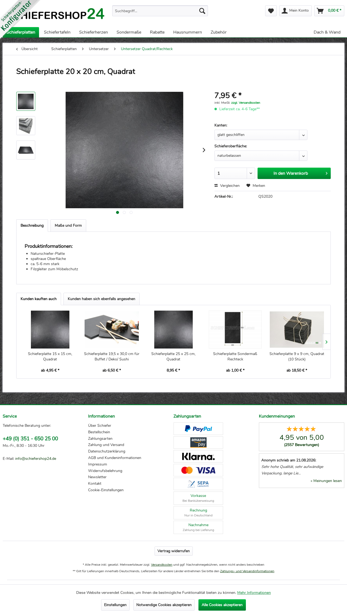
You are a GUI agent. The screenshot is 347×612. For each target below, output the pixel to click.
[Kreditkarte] (198, 470)
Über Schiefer (99, 425)
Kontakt (94, 483)
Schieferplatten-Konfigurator (20, 20)
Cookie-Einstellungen (106, 490)
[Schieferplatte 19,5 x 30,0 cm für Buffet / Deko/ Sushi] (112, 330)
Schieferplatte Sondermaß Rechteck (235, 356)
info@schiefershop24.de (35, 458)
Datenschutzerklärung (106, 451)
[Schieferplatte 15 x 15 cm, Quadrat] (50, 330)
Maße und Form (68, 225)
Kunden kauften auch (39, 298)
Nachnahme (198, 527)
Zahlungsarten (100, 438)
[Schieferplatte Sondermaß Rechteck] (235, 330)
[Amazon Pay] (198, 442)
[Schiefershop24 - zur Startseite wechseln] (55, 14)
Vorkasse (198, 498)
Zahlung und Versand (106, 444)
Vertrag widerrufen (174, 551)
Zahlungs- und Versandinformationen (247, 571)
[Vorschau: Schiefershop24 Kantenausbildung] (25, 125)
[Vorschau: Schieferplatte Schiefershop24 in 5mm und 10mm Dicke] (25, 150)
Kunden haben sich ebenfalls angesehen (101, 298)
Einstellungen (115, 604)
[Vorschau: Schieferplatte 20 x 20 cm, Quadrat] (25, 101)
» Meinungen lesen (326, 480)
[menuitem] (160, 10)
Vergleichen (229, 185)
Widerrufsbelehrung (105, 470)
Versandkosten (161, 564)
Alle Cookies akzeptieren (222, 604)
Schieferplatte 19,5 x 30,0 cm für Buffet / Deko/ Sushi (111, 356)
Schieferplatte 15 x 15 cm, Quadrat (50, 356)
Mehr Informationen (254, 592)
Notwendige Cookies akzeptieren (164, 604)
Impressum (97, 464)
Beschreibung (32, 225)
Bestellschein (99, 432)
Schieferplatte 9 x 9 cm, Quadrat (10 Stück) (296, 356)
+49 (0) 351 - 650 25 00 (30, 438)
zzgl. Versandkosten (245, 102)
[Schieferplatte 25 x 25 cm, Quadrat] (173, 330)
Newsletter (97, 477)
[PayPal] (198, 428)
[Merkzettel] (271, 10)
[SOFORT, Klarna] (198, 456)
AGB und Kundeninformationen (114, 457)
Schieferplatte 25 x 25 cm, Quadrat (173, 356)
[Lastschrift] (198, 484)
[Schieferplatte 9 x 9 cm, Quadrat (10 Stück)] (297, 330)
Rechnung (198, 512)
